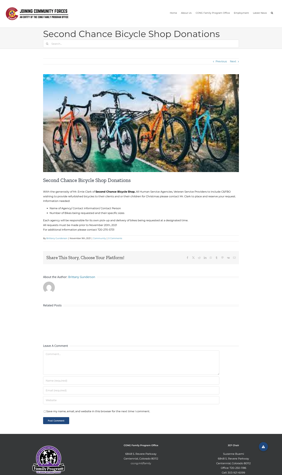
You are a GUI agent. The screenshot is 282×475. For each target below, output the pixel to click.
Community (99, 238)
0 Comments (115, 238)
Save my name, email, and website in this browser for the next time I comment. (98, 411)
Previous (221, 61)
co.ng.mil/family (141, 463)
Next (233, 61)
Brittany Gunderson (56, 238)
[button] (272, 12)
